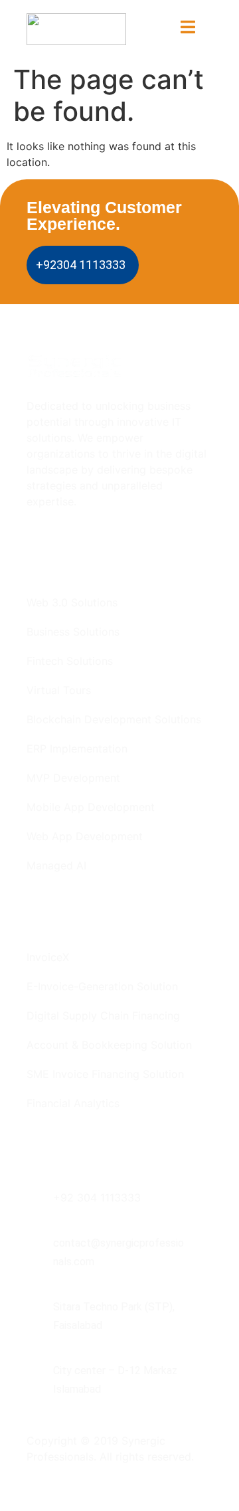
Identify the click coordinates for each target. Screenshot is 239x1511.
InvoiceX (48, 957)
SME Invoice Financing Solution (105, 1074)
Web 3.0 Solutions (72, 602)
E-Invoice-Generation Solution (102, 986)
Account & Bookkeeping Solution (109, 1044)
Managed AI (56, 865)
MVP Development (73, 777)
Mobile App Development (91, 807)
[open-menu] (188, 28)
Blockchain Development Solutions (114, 719)
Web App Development (85, 836)
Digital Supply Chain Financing (103, 1015)
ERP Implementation (77, 748)
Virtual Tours (59, 690)
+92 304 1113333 (97, 1197)
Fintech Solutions (70, 660)
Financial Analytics (73, 1103)
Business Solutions (73, 631)
